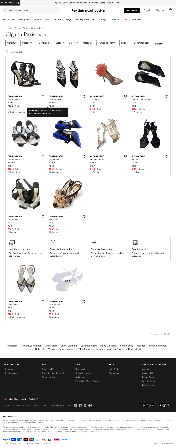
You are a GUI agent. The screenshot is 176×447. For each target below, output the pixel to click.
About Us (136, 19)
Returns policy (48, 377)
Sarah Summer (67, 349)
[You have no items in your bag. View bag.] (170, 10)
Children (58, 19)
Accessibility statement (14, 405)
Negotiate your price (19, 249)
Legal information (33, 405)
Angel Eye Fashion (31, 345)
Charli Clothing (69, 345)
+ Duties (17, 106)
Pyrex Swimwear (158, 345)
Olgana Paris (21, 28)
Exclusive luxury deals (102, 249)
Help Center (114, 369)
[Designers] (31, 19)
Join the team (148, 381)
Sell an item (132, 10)
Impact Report (148, 377)
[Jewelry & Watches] (96, 19)
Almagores (11, 345)
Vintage (102, 19)
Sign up (160, 10)
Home (9, 28)
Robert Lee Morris (45, 349)
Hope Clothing (108, 345)
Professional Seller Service (87, 381)
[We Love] (121, 19)
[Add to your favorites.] (43, 96)
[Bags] (73, 19)
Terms (45, 405)
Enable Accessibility (10, 2)
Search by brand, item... (19, 10)
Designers (24, 19)
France (5, 443)
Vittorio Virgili (133, 349)
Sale (125, 19)
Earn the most (139, 249)
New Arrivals (9, 19)
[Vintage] (108, 19)
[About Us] (143, 19)
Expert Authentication (61, 249)
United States (28, 443)
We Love (115, 19)
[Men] (51, 19)
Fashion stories (149, 385)
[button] (170, 10)
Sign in (147, 10)
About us (146, 369)
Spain (45, 443)
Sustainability (148, 373)
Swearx (99, 349)
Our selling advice (83, 373)
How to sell (80, 369)
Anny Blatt (51, 345)
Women (37, 19)
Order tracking (48, 369)
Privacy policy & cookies (61, 405)
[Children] (64, 19)
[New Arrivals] (17, 19)
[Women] (43, 19)
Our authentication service (54, 373)
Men (47, 19)
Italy (50, 443)
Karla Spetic (126, 345)
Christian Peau (89, 345)
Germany (38, 443)
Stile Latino (85, 349)
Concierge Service (12, 373)
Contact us (114, 373)
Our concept (10, 369)
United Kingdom (15, 443)
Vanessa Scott (114, 349)
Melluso (141, 345)
